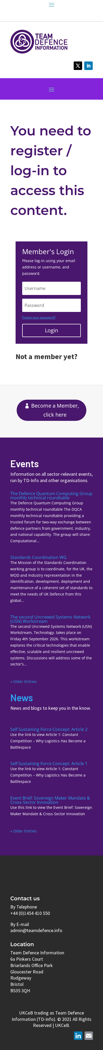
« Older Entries (23, 681)
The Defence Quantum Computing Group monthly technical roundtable (51, 496)
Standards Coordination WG (38, 557)
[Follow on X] (78, 65)
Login (51, 330)
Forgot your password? (38, 317)
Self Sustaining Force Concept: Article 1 (48, 763)
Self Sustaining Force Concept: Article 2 (48, 729)
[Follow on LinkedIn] (88, 65)
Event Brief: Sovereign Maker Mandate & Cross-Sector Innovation (50, 800)
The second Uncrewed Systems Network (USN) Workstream (50, 619)
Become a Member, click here (55, 410)
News (21, 697)
